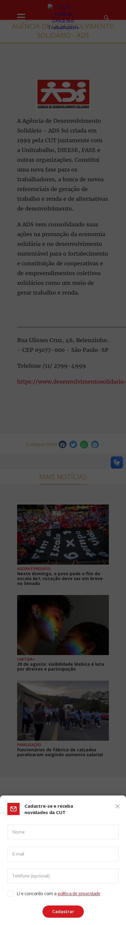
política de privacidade (79, 893)
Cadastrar (63, 911)
